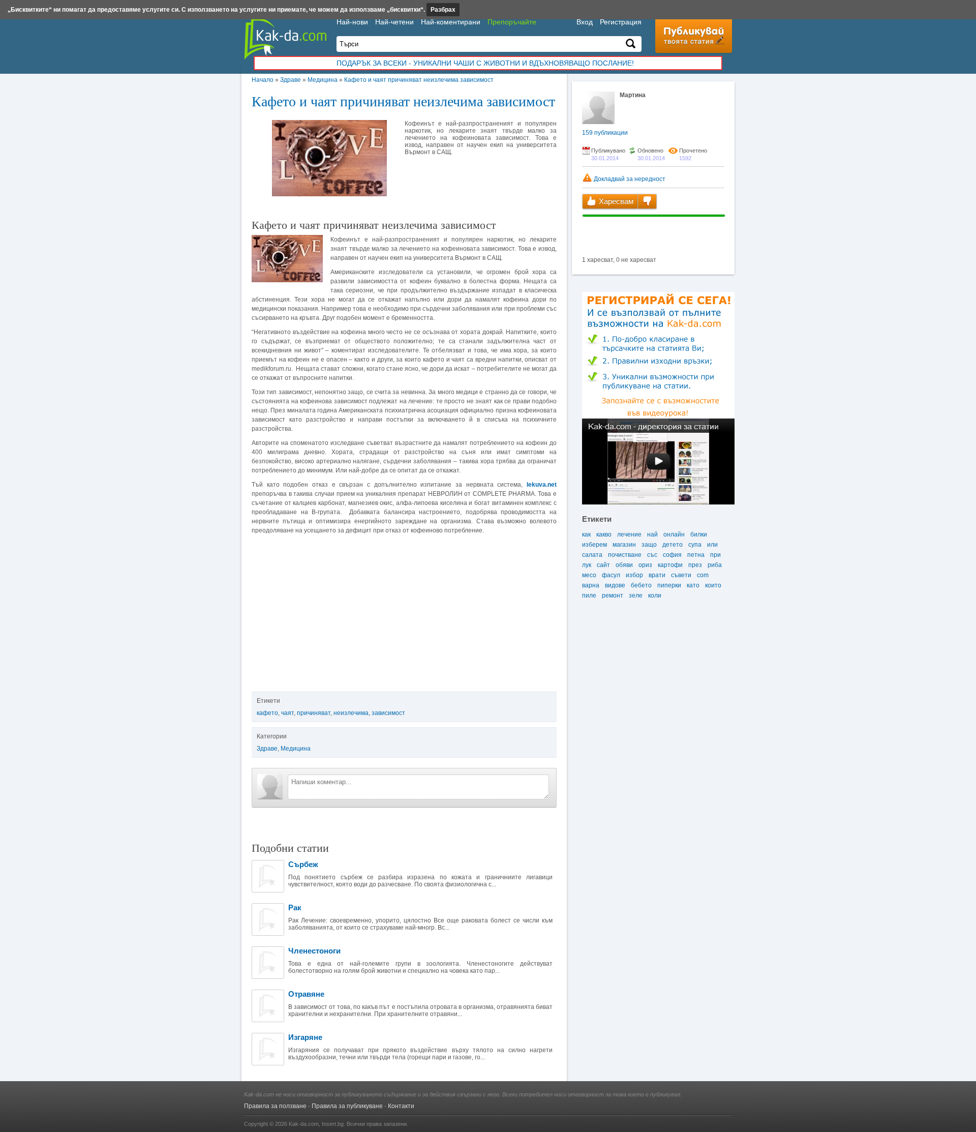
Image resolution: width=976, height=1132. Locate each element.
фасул (611, 575)
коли (654, 595)
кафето (267, 713)
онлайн (674, 534)
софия (672, 554)
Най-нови (352, 22)
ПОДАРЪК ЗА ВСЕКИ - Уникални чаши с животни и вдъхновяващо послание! (485, 63)
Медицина (323, 79)
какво (604, 534)
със (652, 554)
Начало (262, 79)
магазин (624, 544)
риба (715, 565)
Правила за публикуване (347, 1106)
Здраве (290, 79)
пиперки (669, 585)
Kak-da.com (304, 1124)
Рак (294, 907)
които (713, 585)
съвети (681, 575)
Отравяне (306, 994)
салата (592, 554)
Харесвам (615, 201)
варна (590, 585)
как (586, 534)
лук (586, 565)
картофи (670, 565)
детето (672, 544)
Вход (584, 22)
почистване (625, 554)
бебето (641, 585)
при (715, 554)
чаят (287, 713)
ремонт (612, 595)
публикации (605, 132)
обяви (624, 565)
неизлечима (351, 713)
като (693, 585)
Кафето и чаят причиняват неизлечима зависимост (419, 79)
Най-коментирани (450, 22)
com (703, 575)
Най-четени (394, 22)
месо (589, 575)
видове (615, 585)
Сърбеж (303, 864)
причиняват (313, 713)
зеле (636, 595)
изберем (594, 544)
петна (696, 554)
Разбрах (443, 9)
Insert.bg (333, 1124)
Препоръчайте (511, 22)
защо (649, 544)
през (695, 565)
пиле (589, 595)
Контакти (401, 1106)
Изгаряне (305, 1037)
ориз (645, 565)
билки (698, 534)
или (712, 544)
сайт (603, 565)
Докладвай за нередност (628, 179)
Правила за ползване (275, 1106)
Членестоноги (314, 950)
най (652, 534)
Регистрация (621, 22)
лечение (629, 534)
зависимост (388, 713)
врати (657, 575)
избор (634, 575)
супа (695, 544)
